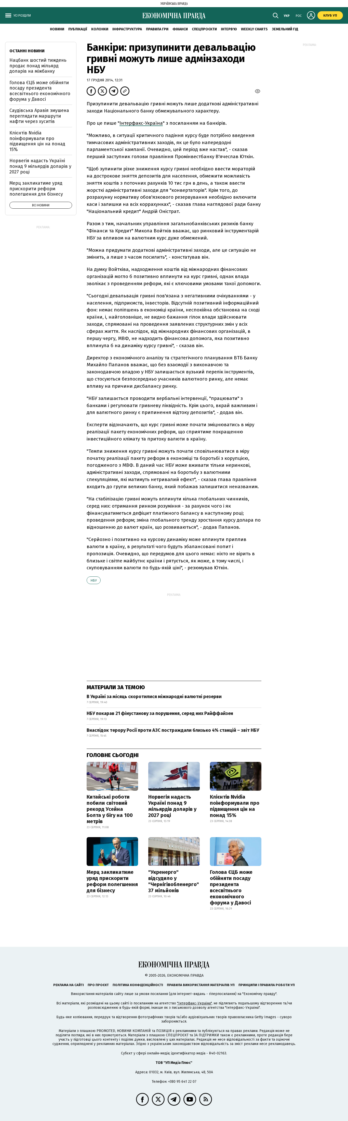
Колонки (99, 29)
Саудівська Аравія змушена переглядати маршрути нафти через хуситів (39, 116)
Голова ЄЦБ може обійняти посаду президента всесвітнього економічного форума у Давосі (231, 887)
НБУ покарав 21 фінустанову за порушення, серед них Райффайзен (160, 713)
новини (57, 29)
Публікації (77, 29)
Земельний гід (285, 29)
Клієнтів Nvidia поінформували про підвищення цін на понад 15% (234, 806)
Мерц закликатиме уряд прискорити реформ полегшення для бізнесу (112, 881)
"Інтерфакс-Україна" (194, 1003)
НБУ (93, 580)
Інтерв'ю (229, 29)
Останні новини (27, 50)
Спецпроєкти (204, 29)
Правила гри (157, 29)
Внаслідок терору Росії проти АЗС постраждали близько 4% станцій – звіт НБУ (173, 730)
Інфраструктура (127, 29)
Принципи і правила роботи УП (266, 985)
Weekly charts (254, 29)
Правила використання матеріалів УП (201, 985)
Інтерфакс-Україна (141, 123)
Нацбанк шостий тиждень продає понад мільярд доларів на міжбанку (37, 65)
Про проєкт (98, 985)
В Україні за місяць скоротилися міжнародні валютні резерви (154, 696)
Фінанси (180, 29)
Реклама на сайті (68, 985)
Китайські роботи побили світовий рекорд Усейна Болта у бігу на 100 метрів (110, 809)
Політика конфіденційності (138, 985)
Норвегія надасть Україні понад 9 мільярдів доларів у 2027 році (172, 806)
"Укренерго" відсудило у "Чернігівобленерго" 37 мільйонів (173, 881)
